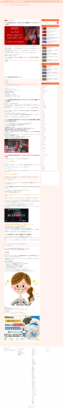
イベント (43, 149)
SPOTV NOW (44, 136)
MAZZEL (43, 116)
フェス (43, 160)
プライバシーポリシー (21, 350)
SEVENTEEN (44, 129)
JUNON (57, 1)
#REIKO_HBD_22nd (15, 84)
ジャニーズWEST (44, 155)
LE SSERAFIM (44, 107)
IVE (52, 1)
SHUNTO (43, 131)
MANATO (43, 114)
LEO (42, 109)
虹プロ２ (43, 169)
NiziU (43, 122)
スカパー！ (44, 157)
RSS (46, 351)
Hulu (49, 1)
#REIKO (26, 84)
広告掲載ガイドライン (21, 353)
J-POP (55, 1)
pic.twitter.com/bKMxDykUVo (32, 84)
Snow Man (43, 138)
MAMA (43, 112)
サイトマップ (48, 350)
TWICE (43, 142)
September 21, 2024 (17, 85)
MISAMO (43, 118)
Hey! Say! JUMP (41, 1)
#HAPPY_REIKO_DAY (22, 84)
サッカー (43, 151)
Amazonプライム (29, 1)
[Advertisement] (31, 13)
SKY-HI (43, 133)
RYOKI (43, 125)
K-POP (43, 103)
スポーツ (43, 158)
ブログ (43, 162)
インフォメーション (34, 391)
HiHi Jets (46, 1)
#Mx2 (12, 178)
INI (50, 1)
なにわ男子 (44, 147)
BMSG (37, 1)
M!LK (43, 111)
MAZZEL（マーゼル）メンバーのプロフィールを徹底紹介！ (14, 312)
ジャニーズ (44, 153)
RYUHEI (43, 127)
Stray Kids (43, 140)
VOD (43, 146)
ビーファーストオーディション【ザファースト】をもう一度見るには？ (16, 313)
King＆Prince (44, 105)
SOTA (43, 135)
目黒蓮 (43, 168)
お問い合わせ (19, 351)
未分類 (43, 166)
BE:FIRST (33, 1)
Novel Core (44, 123)
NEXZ (43, 120)
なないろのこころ (8, 1)
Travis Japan (44, 144)
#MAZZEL (14, 178)
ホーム (25, 1)
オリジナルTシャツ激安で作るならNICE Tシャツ (22, 315)
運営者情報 (19, 354)
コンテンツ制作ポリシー (21, 352)
